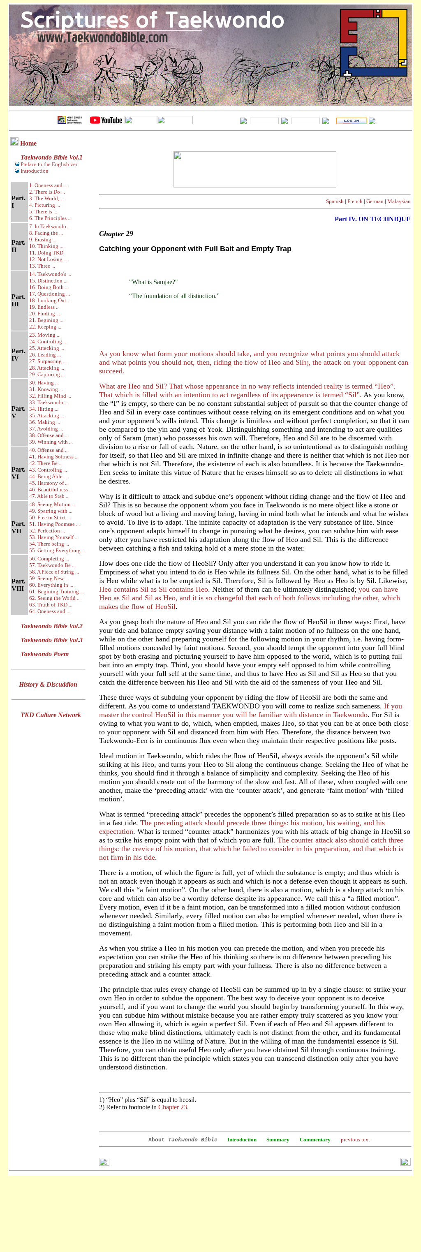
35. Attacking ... (46, 415)
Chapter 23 (172, 1107)
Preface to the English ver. (48, 164)
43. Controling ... (48, 470)
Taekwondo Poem (45, 653)
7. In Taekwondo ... (50, 226)
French (355, 201)
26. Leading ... (45, 355)
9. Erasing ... (42, 239)
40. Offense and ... (49, 450)
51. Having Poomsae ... (54, 524)
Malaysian (399, 201)
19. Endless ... (44, 307)
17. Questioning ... (49, 294)
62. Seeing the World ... (55, 598)
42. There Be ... (45, 463)
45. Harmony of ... (49, 483)
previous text (355, 1139)
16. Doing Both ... (49, 287)
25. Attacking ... (46, 348)
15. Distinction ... (48, 281)
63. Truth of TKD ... (50, 605)
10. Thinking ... (46, 246)
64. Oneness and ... (49, 611)
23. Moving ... (44, 335)
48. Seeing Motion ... (52, 504)
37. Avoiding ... (46, 429)
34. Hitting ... (43, 409)
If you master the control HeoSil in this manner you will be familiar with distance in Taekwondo (250, 710)
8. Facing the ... (46, 233)
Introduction (35, 171)
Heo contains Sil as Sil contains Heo (153, 589)
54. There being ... (49, 544)
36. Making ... (44, 422)
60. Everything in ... (51, 585)
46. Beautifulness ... (51, 489)
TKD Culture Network (51, 714)
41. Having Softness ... (54, 457)
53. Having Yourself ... (54, 537)
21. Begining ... (46, 320)
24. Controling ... (48, 341)
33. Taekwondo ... (48, 402)
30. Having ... (44, 383)
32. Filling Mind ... (50, 396)
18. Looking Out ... (50, 300)
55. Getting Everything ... (57, 550)
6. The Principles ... (50, 218)
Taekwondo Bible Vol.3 (52, 639)
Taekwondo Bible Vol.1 (52, 157)
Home (28, 143)
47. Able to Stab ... (49, 496)
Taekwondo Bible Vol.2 (52, 626)
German (375, 201)
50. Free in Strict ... (50, 517)
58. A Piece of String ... (54, 572)
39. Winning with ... (51, 442)
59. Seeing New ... (49, 578)
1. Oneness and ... (48, 185)
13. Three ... (42, 266)
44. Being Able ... (48, 476)
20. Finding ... (44, 313)
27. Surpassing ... (48, 361)
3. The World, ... (46, 198)
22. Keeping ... (45, 327)
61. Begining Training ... (56, 591)
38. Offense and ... (49, 435)
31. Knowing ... (46, 389)
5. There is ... (43, 211)
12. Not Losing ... (48, 259)
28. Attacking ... (46, 368)
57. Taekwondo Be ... (52, 565)
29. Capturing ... (47, 374)
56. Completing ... (49, 558)
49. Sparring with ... (50, 511)
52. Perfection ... (47, 531)
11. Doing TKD (46, 253)
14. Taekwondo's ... (50, 274)
